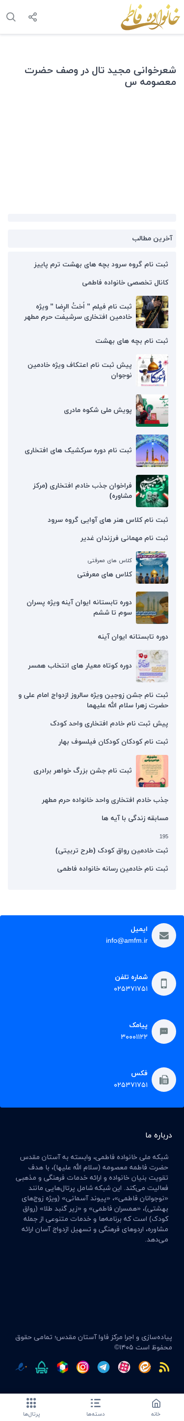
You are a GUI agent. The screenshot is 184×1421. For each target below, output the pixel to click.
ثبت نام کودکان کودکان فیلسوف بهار (113, 742)
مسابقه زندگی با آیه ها (135, 818)
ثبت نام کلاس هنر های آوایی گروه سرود (108, 520)
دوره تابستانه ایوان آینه (133, 637)
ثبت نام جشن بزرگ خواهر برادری (82, 770)
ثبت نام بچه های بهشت (131, 341)
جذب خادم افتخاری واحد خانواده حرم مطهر (105, 800)
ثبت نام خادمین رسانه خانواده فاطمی (112, 869)
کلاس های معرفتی (104, 574)
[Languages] (11, 17)
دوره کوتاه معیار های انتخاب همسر (80, 666)
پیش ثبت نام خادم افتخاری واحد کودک (109, 723)
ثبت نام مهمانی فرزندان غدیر (124, 538)
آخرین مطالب (152, 238)
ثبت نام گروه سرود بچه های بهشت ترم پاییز (101, 264)
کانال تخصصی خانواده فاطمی (125, 282)
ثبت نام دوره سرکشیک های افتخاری (78, 450)
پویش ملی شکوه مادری (98, 410)
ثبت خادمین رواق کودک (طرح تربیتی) (111, 850)
